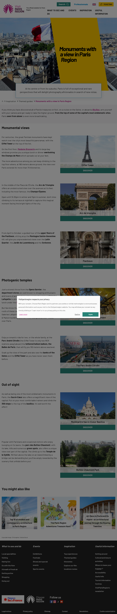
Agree (91, 314)
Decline (77, 314)
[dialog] (58, 307)
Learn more (23, 314)
